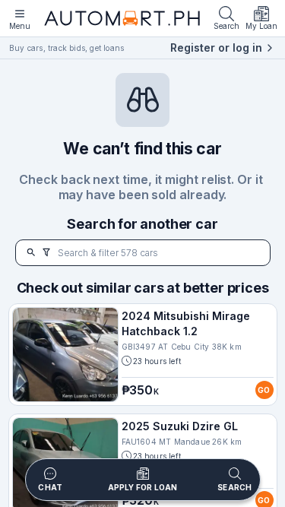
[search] (31, 252)
